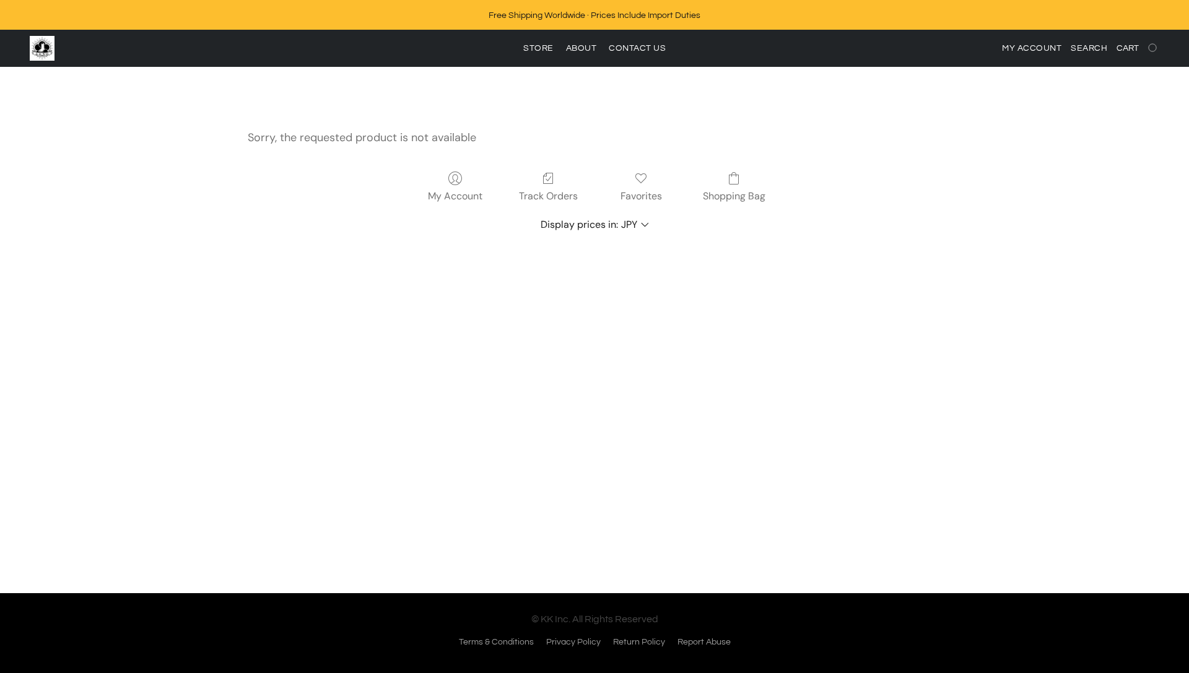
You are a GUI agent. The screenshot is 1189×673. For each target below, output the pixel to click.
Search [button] (1089, 48)
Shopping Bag (734, 195)
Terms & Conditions (496, 642)
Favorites (641, 195)
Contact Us (637, 48)
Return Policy (639, 642)
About (581, 48)
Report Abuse (704, 642)
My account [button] (1031, 48)
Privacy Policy (573, 642)
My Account (455, 195)
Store (538, 48)
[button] (42, 48)
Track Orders (548, 195)
